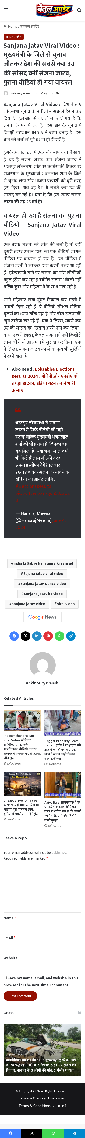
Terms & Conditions (35, 1106)
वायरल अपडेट (29, 26)
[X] (25, 636)
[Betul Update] (54, 10)
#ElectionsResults (33, 486)
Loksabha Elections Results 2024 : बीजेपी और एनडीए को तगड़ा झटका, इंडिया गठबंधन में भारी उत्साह (45, 379)
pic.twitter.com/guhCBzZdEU (42, 497)
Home (12, 26)
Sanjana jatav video (28, 604)
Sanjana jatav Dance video (43, 584)
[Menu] (6, 12)
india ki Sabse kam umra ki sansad (43, 563)
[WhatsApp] (59, 636)
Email (9, 938)
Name (10, 918)
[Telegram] (71, 636)
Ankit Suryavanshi (21, 93)
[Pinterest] (48, 636)
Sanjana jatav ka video (43, 594)
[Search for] (79, 12)
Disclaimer (56, 1098)
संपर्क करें (59, 1106)
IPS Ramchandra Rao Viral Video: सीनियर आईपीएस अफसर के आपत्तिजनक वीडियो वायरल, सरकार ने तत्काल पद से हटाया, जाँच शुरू (22, 747)
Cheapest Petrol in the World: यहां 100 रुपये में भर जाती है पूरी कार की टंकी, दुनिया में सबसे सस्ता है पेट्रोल (21, 807)
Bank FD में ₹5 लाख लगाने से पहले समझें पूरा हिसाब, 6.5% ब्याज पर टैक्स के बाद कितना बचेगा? (41, 1067)
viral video (66, 604)
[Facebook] (14, 636)
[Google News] (42, 617)
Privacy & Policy (33, 1098)
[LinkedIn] (37, 636)
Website (10, 958)
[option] (42, 1050)
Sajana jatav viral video (43, 574)
